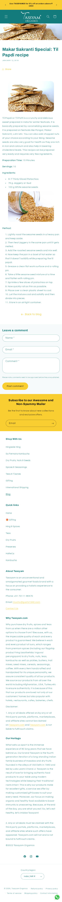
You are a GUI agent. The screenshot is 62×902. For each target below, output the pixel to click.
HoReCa (10, 553)
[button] (6, 16)
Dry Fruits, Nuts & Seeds (18, 460)
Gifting (9, 481)
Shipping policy (30, 893)
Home (9, 513)
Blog (8, 494)
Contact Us (12, 608)
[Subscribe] (52, 423)
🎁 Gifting (11, 520)
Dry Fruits (11, 540)
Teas (8, 533)
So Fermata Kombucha (18, 454)
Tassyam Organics (20, 888)
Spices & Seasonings (16, 467)
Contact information (49, 893)
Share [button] (8, 69)
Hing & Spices (13, 526)
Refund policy (37, 888)
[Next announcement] (56, 5)
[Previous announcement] (5, 5)
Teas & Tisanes (13, 474)
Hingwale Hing (13, 447)
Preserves (11, 547)
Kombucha (11, 560)
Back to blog (33, 314)
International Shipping (17, 487)
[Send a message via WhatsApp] (57, 897)
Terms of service (14, 893)
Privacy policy (52, 888)
